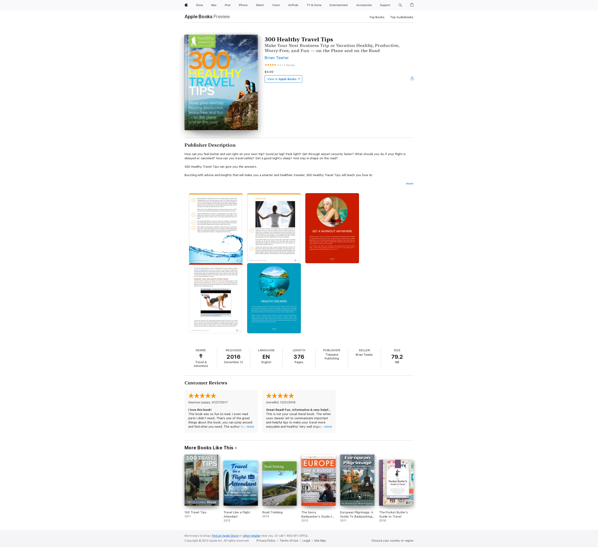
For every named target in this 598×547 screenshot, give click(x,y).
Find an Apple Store (225, 535)
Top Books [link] (376, 17)
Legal (306, 540)
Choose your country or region (392, 540)
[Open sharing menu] (412, 79)
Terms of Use (289, 540)
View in (281, 79)
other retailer (251, 535)
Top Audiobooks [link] (401, 17)
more (409, 183)
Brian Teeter (277, 57)
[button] (400, 5)
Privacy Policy (265, 540)
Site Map (320, 540)
